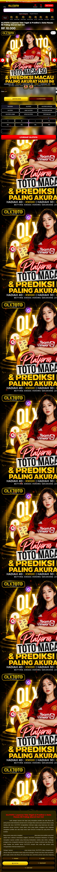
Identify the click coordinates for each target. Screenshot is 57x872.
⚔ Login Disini (41, 98)
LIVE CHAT (29, 868)
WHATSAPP (43, 863)
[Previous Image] (2, 60)
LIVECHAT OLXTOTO (28, 137)
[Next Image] (54, 60)
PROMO (16, 858)
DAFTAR (16, 863)
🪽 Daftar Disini (16, 98)
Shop (5, 6)
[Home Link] (13, 6)
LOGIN (42, 858)
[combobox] (27, 10)
